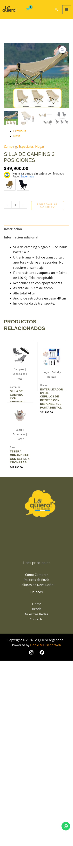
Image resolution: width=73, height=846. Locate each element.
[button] (56, 9)
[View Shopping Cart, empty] (27, 9)
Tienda (36, 609)
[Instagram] (31, 652)
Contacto (36, 619)
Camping (10, 146)
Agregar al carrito (47, 205)
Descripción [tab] (13, 229)
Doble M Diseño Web (45, 645)
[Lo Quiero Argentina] (9, 9)
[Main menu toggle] (66, 9)
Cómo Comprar (36, 575)
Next (16, 136)
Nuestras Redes (36, 614)
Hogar (39, 146)
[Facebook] (42, 652)
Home (36, 604)
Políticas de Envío (36, 580)
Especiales (26, 146)
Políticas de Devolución (36, 585)
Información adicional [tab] (21, 237)
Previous (19, 131)
